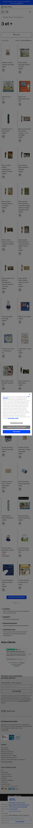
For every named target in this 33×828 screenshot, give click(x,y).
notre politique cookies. (13, 418)
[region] (16, 414)
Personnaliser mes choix (16, 422)
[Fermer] (30, 394)
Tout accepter (16, 431)
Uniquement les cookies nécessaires (16, 427)
